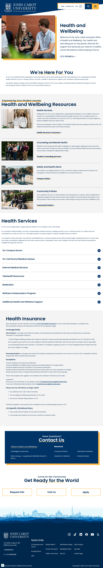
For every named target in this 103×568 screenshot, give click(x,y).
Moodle (77, 549)
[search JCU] (88, 6)
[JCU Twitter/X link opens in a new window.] (98, 534)
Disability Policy (65, 549)
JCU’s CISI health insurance (46, 324)
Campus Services (61, 451)
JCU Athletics (67, 56)
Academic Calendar (62, 456)
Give (76, 6)
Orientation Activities (85, 451)
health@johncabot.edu (20, 451)
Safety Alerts (50, 544)
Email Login (78, 553)
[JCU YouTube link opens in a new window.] (92, 535)
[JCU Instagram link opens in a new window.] (69, 535)
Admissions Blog (66, 544)
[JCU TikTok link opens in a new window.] (75, 535)
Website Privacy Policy (24, 566)
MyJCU (62, 553)
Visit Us (51, 492)
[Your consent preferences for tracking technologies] (2, 565)
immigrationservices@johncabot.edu (53, 382)
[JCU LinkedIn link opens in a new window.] (80, 535)
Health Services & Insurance (48, 132)
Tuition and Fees (52, 553)
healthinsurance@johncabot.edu (48, 384)
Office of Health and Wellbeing (24, 446)
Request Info (70, 6)
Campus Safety (43, 179)
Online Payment (52, 549)
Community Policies (45, 205)
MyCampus (78, 544)
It (80, 6)
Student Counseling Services (49, 156)
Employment (36, 551)
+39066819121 (8, 550)
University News (83, 456)
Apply (63, 6)
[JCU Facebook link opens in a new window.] (86, 535)
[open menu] (95, 6)
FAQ (32, 556)
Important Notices (10, 566)
